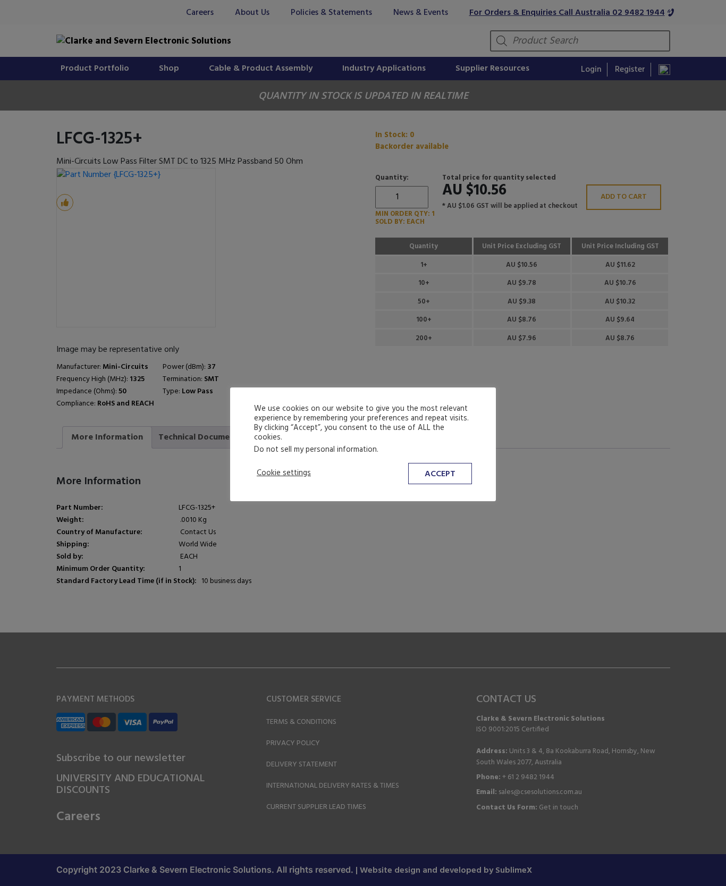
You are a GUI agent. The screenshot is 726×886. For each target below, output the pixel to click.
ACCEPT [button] (440, 474)
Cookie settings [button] (284, 473)
